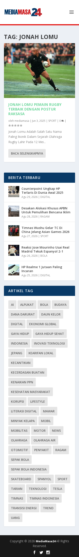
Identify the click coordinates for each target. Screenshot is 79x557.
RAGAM (45, 216)
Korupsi (17, 401)
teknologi (38, 489)
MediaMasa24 (46, 541)
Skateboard (21, 479)
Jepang (16, 353)
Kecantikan (21, 363)
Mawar (49, 411)
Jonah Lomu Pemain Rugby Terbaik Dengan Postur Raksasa (35, 109)
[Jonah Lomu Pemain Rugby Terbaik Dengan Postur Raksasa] (39, 70)
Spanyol (44, 479)
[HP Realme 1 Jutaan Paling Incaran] (13, 269)
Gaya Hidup (20, 334)
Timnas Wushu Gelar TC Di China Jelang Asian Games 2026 (45, 230)
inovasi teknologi (49, 343)
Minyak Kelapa (23, 421)
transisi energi (24, 508)
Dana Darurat (23, 314)
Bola (44, 304)
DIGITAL (45, 197)
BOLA (43, 256)
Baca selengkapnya (27, 153)
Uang (15, 518)
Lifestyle (37, 401)
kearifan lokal (41, 353)
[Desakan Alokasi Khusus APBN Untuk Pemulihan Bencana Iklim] (13, 211)
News (56, 430)
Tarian (16, 489)
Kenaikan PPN (22, 382)
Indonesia (19, 343)
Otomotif (19, 450)
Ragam (60, 450)
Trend (48, 508)
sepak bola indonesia (29, 469)
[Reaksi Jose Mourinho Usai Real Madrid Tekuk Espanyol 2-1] (13, 250)
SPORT (52, 121)
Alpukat (27, 304)
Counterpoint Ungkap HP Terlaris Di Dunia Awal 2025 (42, 190)
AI (12, 304)
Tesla (57, 489)
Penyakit (41, 450)
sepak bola (20, 459)
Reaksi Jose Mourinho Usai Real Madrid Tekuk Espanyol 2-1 (45, 249)
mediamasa (21, 121)
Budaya (60, 304)
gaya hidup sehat (49, 334)
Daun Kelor (51, 314)
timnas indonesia (44, 498)
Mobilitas (19, 430)
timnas (17, 498)
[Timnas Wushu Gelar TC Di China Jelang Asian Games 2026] (13, 230)
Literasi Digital (24, 411)
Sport (62, 479)
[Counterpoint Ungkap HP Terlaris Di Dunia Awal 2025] (13, 191)
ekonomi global (42, 324)
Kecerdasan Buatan (27, 372)
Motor (40, 430)
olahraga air (45, 440)
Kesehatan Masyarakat (30, 392)
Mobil (46, 421)
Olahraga (19, 440)
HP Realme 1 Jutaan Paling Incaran (42, 269)
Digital (17, 324)
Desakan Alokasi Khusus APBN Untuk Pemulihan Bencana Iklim (46, 210)
